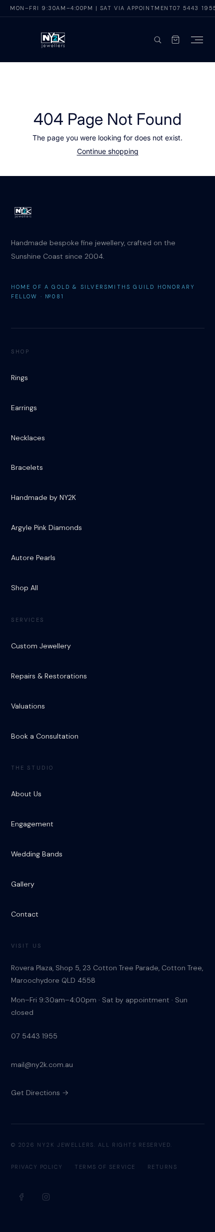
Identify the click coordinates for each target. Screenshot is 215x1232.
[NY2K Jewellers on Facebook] (22, 1197)
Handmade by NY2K (43, 497)
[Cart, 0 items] (175, 39)
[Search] (157, 39)
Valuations (28, 706)
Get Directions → (39, 1092)
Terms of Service (105, 1166)
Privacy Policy (37, 1166)
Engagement (32, 823)
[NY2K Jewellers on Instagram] (46, 1197)
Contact (24, 914)
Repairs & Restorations (49, 675)
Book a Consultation (44, 736)
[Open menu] (197, 40)
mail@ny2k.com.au (42, 1064)
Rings (19, 377)
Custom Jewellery (41, 645)
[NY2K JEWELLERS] (53, 40)
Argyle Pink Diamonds (46, 527)
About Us (26, 793)
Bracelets (27, 467)
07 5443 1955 (34, 1035)
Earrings (24, 407)
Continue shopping (107, 151)
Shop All (24, 587)
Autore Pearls (33, 557)
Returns (163, 1166)
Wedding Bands (36, 853)
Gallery (22, 884)
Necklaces (28, 437)
